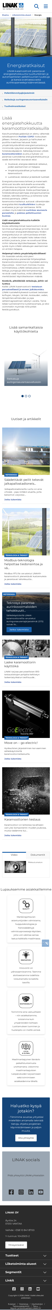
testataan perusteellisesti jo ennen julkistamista (23, 288)
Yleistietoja (23, 1304)
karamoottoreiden (12, 154)
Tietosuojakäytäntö (21, 1306)
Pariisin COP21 (26, 136)
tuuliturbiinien (27, 204)
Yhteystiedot (16, 1245)
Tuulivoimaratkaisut (15, 106)
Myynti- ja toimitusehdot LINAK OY (25, 1308)
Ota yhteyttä (26, 1138)
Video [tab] (14, 854)
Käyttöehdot (37, 1304)
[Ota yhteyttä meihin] (45, 943)
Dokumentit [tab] (38, 854)
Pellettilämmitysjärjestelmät (19, 93)
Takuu (35, 1306)
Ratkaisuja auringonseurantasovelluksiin (26, 99)
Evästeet (12, 1304)
